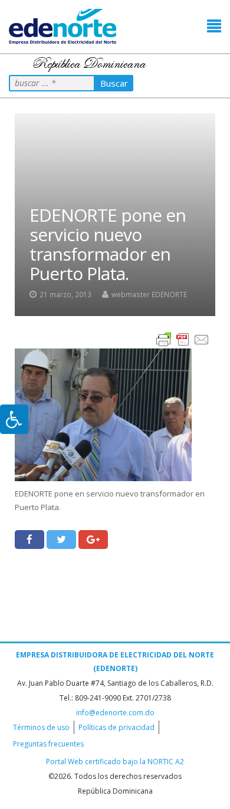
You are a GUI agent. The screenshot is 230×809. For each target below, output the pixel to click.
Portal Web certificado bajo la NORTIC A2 (115, 762)
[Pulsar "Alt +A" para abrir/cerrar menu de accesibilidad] (14, 419)
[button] (214, 26)
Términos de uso (41, 727)
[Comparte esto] (29, 539)
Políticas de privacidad (116, 727)
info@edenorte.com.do (115, 713)
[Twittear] (61, 539)
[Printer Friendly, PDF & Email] (182, 338)
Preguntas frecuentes (48, 744)
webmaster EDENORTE (149, 294)
